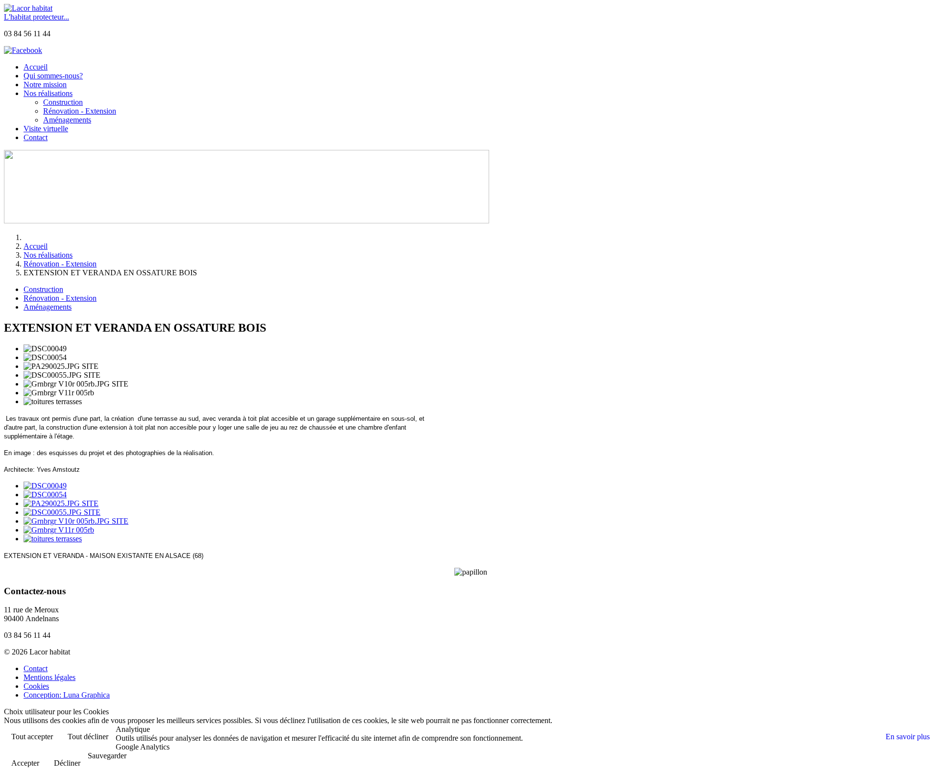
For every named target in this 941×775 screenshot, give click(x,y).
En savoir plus (908, 736)
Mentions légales (49, 677)
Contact (36, 668)
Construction (43, 289)
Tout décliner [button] (88, 736)
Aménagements (48, 307)
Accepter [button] (25, 763)
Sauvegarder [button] (107, 755)
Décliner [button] (67, 763)
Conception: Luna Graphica (67, 695)
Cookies (36, 686)
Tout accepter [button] (32, 736)
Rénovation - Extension (60, 298)
